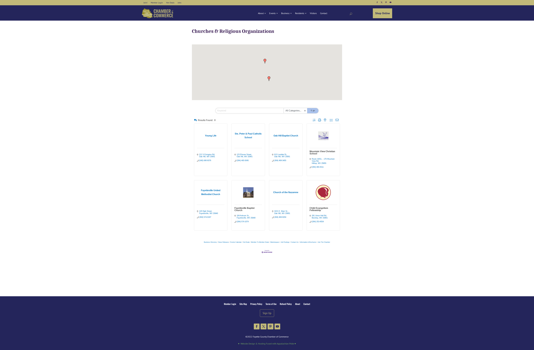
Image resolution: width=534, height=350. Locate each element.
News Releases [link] (223, 242)
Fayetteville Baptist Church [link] (244, 209)
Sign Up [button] (267, 313)
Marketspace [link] (274, 242)
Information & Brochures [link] (308, 242)
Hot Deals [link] (246, 242)
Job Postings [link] (285, 242)
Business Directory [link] (210, 242)
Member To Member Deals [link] (260, 242)
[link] (145, 2)
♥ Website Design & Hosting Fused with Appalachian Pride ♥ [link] (267, 343)
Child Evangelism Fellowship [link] (319, 209)
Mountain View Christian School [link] (322, 152)
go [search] (314, 110)
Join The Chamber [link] (324, 242)
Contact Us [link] (294, 242)
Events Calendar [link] (236, 242)
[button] (377, 2)
